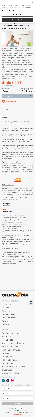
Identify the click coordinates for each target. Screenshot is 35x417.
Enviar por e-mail (11, 101)
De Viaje (6, 311)
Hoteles (5, 308)
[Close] (33, 3)
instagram (12, 380)
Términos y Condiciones (17, 261)
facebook (3, 380)
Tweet (7, 109)
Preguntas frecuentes (11, 333)
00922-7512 (28, 412)
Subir (31, 303)
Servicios (6, 321)
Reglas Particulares (11, 346)
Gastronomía (8, 304)
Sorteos (5, 324)
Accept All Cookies (17, 20)
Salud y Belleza (9, 318)
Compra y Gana (9, 356)
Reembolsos (7, 340)
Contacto (6, 353)
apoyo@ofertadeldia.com (8, 256)
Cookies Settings (17, 14)
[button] (4, 39)
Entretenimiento (9, 314)
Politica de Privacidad (8, 11)
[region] (17, 11)
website (4, 209)
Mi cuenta (6, 336)
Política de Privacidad (11, 350)
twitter (8, 380)
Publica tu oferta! (9, 360)
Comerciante (7, 363)
